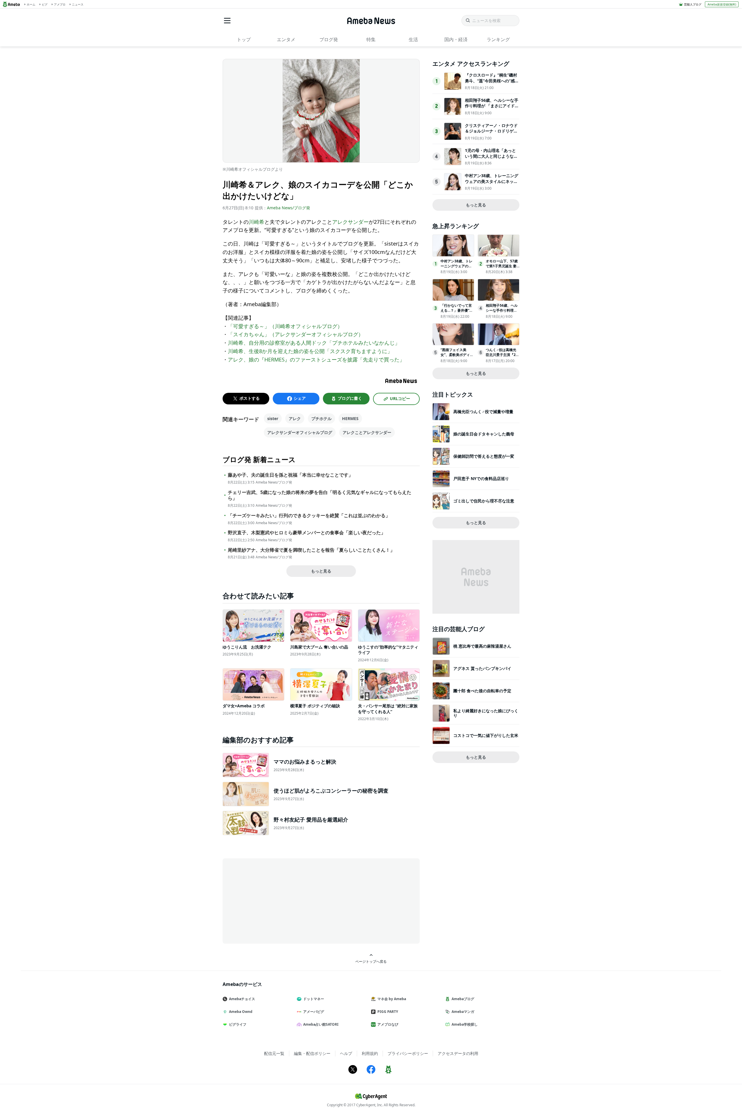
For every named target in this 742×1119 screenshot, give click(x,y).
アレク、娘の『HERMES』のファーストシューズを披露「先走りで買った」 (316, 359)
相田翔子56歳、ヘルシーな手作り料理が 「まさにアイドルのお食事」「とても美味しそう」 (492, 108)
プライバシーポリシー (408, 1053)
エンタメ (286, 39)
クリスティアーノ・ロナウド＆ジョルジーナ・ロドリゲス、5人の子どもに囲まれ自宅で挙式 (491, 134)
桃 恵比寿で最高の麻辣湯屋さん (482, 646)
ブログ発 (328, 39)
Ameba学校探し (465, 1024)
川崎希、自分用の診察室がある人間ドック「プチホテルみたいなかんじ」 (314, 342)
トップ (244, 39)
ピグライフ (237, 1024)
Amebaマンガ (463, 1011)
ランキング (498, 39)
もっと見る (321, 571)
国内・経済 (456, 39)
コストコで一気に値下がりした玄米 (485, 735)
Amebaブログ (463, 998)
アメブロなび (387, 1024)
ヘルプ (346, 1053)
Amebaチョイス (242, 998)
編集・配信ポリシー (312, 1053)
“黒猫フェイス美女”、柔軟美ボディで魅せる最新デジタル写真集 (457, 357)
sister (272, 418)
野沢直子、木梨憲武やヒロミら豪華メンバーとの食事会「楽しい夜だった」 (306, 533)
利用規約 (370, 1053)
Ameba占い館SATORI (321, 1024)
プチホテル (321, 418)
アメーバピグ (313, 1011)
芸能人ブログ (692, 4)
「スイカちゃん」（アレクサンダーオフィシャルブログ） (295, 334)
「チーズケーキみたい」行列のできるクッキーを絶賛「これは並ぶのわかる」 (309, 516)
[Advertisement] (274, 900)
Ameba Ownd (240, 1011)
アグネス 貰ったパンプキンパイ (482, 668)
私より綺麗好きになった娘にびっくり (485, 713)
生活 (413, 39)
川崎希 (256, 221)
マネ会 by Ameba (391, 998)
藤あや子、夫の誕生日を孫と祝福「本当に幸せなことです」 (290, 475)
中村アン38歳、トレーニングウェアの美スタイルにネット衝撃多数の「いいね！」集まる (491, 184)
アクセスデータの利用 (458, 1053)
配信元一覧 (274, 1053)
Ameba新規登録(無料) (722, 4)
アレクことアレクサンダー (367, 432)
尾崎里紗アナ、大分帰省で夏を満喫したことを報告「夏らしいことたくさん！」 (311, 550)
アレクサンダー (350, 221)
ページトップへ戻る (371, 961)
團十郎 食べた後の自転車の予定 (482, 690)
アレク (295, 418)
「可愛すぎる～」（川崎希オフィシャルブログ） (285, 326)
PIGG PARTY (387, 1011)
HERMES (350, 418)
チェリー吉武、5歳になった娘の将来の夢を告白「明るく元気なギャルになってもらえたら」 (319, 495)
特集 (371, 39)
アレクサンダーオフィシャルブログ (299, 432)
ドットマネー (313, 998)
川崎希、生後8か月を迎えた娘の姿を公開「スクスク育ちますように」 (310, 351)
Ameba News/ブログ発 (288, 207)
